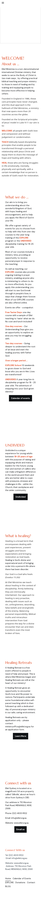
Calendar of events (20, 398)
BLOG (8, 886)
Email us (20, 829)
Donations (20, 882)
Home (8, 878)
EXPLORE (9, 882)
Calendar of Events (22, 878)
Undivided (21, 496)
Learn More (20, 736)
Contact (31, 882)
